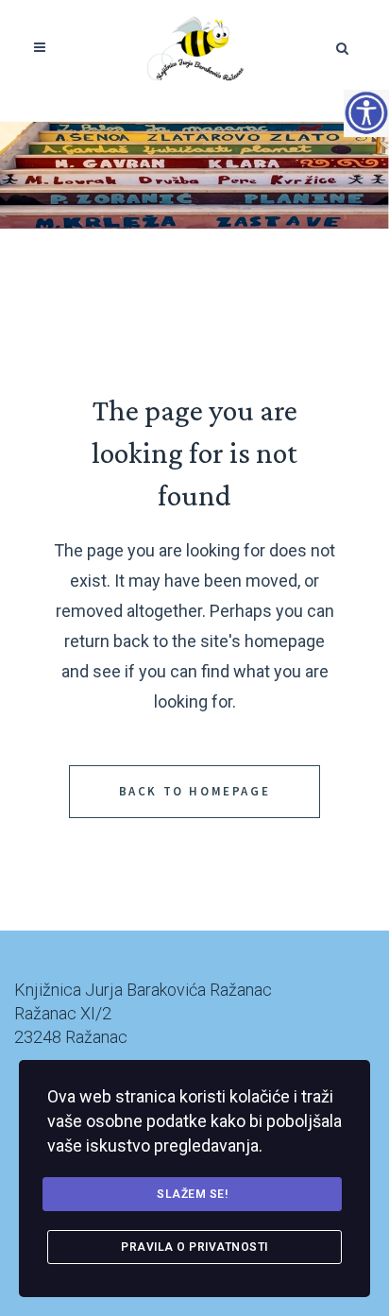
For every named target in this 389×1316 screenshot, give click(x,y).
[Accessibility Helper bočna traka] (366, 112)
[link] (195, 47)
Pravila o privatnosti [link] (194, 1247)
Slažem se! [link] (192, 1194)
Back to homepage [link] (195, 791)
